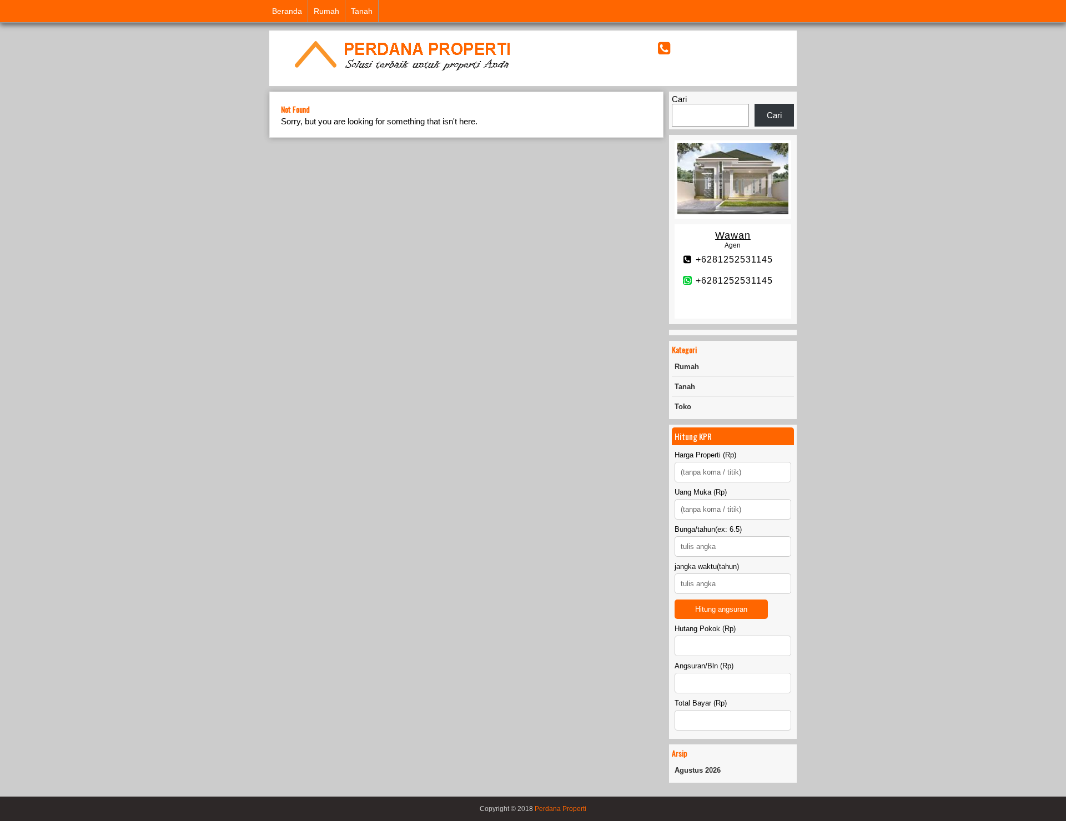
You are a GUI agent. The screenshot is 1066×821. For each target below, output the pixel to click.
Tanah (362, 11)
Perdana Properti (560, 809)
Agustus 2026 (698, 770)
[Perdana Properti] (401, 72)
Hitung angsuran (721, 609)
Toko (683, 406)
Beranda (287, 11)
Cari (679, 99)
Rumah (326, 11)
